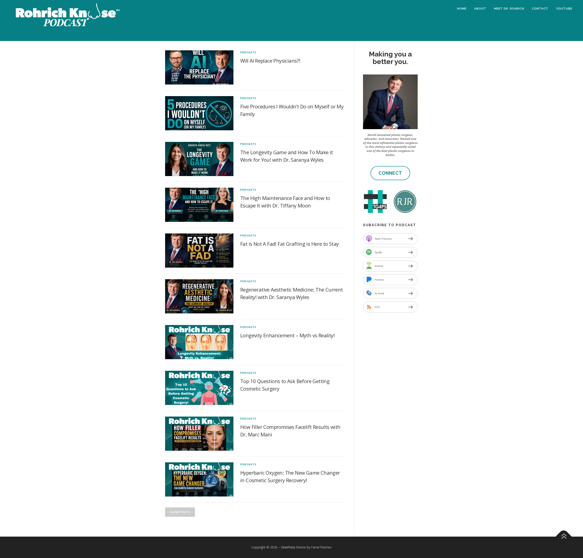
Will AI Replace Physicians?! (270, 60)
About (480, 8)
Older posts (180, 512)
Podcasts (248, 52)
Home (461, 8)
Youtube (564, 8)
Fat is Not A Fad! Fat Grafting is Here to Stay (289, 243)
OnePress (288, 547)
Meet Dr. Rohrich (509, 8)
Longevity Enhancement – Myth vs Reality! (287, 335)
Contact (540, 8)
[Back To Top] (564, 537)
